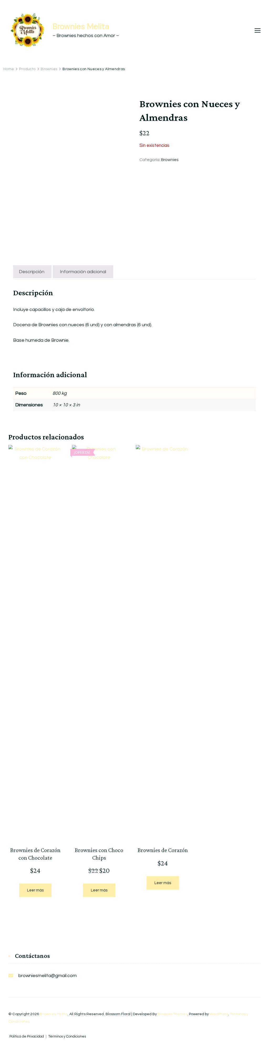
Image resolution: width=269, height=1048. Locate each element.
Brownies (170, 160)
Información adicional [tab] (83, 271)
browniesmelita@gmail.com (47, 975)
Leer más (35, 890)
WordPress (219, 1014)
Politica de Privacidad (26, 1036)
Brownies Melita (81, 26)
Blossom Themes (172, 1014)
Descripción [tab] (31, 271)
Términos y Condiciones (67, 1036)
